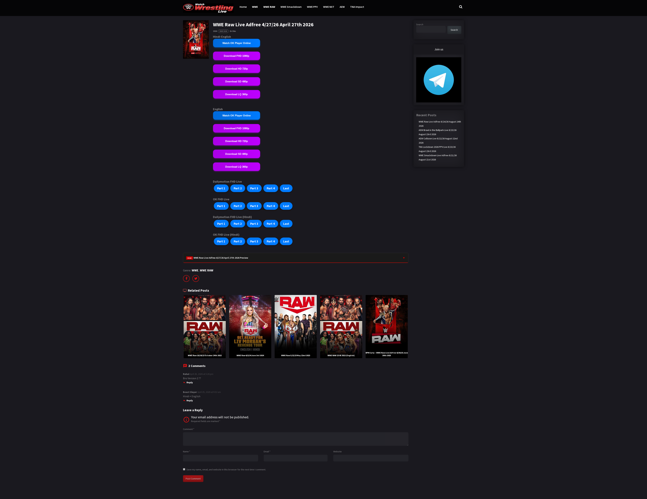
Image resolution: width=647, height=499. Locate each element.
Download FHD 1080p (236, 55)
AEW (342, 6)
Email (267, 451)
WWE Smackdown (291, 6)
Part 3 (254, 188)
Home (243, 6)
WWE (255, 6)
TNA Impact (357, 6)
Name (186, 451)
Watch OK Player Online (236, 43)
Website (337, 451)
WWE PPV (312, 6)
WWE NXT (328, 6)
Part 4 (271, 188)
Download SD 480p (236, 81)
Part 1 (221, 188)
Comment (188, 429)
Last (286, 188)
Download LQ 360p (236, 94)
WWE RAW (269, 6)
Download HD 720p (236, 68)
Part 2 (238, 188)
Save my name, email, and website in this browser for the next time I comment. (226, 469)
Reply (190, 382)
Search (419, 24)
